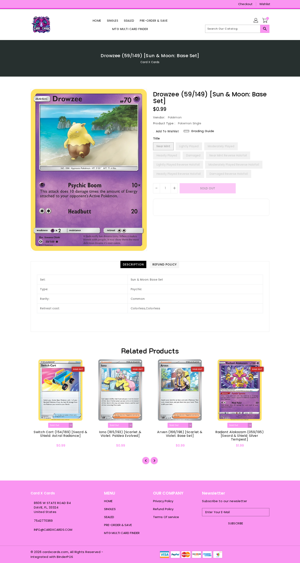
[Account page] (256, 21)
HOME (108, 501)
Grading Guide (202, 131)
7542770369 (43, 520)
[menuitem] (97, 20)
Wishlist (264, 4)
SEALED (109, 517)
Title (156, 138)
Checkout (245, 4)
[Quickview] (37, 447)
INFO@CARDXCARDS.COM (53, 529)
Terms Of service (166, 517)
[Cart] (265, 21)
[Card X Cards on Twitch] (48, 4)
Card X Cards (149, 62)
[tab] (133, 264)
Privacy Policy (163, 501)
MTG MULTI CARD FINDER (122, 533)
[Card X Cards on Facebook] (25, 4)
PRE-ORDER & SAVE (118, 525)
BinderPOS (65, 557)
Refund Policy (163, 509)
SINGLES (110, 509)
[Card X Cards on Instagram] (33, 4)
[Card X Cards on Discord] (40, 4)
